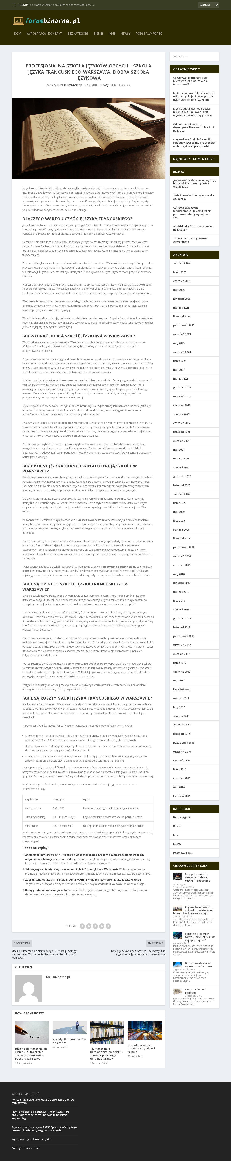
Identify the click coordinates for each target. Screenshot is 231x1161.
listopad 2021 (181, 432)
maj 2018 (179, 574)
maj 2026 (179, 289)
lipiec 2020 (179, 503)
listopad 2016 (181, 733)
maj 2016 (179, 787)
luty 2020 (179, 520)
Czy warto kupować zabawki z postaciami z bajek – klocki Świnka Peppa (194, 910)
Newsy (125, 34)
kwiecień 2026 (181, 298)
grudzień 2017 (182, 618)
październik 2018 (183, 547)
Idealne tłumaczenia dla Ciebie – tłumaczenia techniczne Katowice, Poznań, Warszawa (31, 1053)
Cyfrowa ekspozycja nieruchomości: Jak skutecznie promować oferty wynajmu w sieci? (192, 212)
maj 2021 (179, 449)
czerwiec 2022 (181, 423)
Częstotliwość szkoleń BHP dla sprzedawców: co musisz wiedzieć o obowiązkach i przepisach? (194, 143)
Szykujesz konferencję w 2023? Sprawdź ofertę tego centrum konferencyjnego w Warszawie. (44, 1128)
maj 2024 (179, 369)
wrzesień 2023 (182, 396)
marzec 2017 (181, 698)
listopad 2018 (181, 538)
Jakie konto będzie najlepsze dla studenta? (193, 197)
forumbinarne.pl (73, 85)
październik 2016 (183, 742)
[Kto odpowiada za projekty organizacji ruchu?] (145, 1030)
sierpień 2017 (181, 653)
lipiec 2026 (179, 272)
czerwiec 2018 (181, 565)
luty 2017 (179, 707)
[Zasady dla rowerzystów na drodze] (70, 1027)
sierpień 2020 (181, 494)
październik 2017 (183, 636)
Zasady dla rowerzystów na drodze (69, 1041)
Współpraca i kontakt (44, 34)
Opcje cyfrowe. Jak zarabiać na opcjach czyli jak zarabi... (62, 4)
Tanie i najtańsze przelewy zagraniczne (190, 240)
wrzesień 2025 (182, 334)
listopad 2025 (181, 316)
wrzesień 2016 (182, 751)
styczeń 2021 (181, 467)
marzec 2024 (181, 378)
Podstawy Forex (149, 34)
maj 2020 (179, 511)
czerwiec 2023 (181, 405)
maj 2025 (179, 343)
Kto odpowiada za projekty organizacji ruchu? (141, 1048)
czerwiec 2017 (181, 671)
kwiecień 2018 (181, 583)
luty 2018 (179, 600)
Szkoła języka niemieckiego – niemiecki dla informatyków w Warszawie (72, 869)
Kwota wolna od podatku (195, 991)
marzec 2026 (181, 307)
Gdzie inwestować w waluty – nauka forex (198, 964)
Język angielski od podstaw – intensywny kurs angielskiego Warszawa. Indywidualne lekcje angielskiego (40, 1115)
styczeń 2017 (181, 716)
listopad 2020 (181, 485)
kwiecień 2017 (181, 689)
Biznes (98, 34)
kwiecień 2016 (181, 796)
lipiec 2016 (179, 769)
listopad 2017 (181, 627)
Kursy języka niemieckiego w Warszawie (51, 890)
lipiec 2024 (179, 361)
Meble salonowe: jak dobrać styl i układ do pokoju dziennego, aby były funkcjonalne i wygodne (194, 96)
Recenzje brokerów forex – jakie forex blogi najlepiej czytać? (200, 937)
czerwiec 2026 (181, 281)
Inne (112, 34)
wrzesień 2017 (182, 645)
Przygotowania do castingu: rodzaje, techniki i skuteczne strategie (191, 879)
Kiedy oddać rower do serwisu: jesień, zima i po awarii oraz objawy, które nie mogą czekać (192, 112)
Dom (17, 34)
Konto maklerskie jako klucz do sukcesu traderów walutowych (43, 1101)
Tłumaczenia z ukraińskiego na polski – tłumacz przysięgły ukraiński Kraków (106, 1053)
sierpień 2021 (181, 441)
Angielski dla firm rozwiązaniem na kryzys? (193, 228)
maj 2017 (179, 680)
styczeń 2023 (181, 414)
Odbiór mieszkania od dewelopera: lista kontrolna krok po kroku (194, 127)
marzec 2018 (181, 591)
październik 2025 (183, 325)
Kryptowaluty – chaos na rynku (31, 1139)
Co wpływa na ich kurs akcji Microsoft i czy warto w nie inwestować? (190, 81)
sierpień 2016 (181, 760)
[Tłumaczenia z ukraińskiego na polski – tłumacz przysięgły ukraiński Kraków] (107, 1032)
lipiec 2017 (179, 663)
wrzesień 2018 (182, 556)
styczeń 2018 (181, 609)
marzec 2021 (181, 458)
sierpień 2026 (181, 263)
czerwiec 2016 (181, 778)
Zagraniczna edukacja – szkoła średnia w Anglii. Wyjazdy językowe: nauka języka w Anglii (83, 879)
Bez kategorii (78, 34)
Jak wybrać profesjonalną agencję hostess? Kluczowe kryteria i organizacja (194, 183)
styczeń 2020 (181, 529)
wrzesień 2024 (182, 352)
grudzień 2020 (182, 476)
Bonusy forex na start (26, 1148)
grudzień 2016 (182, 725)
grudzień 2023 (182, 387)
